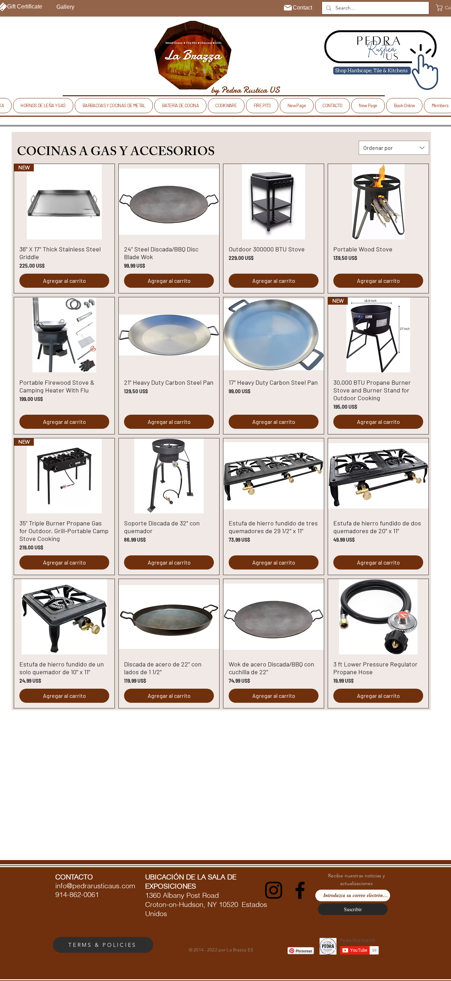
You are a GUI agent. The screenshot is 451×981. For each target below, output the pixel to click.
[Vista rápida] (169, 201)
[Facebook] (300, 890)
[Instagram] (273, 890)
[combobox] (394, 148)
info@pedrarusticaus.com (95, 885)
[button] (43, 105)
